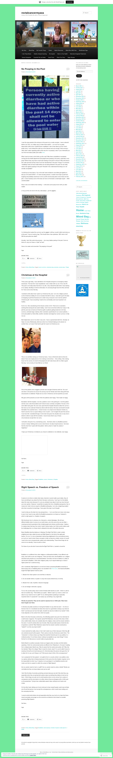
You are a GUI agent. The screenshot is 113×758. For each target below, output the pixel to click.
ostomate (56, 267)
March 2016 (79, 112)
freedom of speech (55, 727)
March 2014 (79, 154)
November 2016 (80, 98)
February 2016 (79, 114)
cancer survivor (42, 267)
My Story (24, 50)
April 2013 (78, 173)
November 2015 (80, 119)
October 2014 (79, 141)
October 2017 (79, 87)
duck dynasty (47, 727)
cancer (45, 479)
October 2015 (79, 120)
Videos (50, 50)
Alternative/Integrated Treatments (78, 54)
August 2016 (79, 103)
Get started (69, 2)
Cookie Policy (33, 755)
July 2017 (78, 91)
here (43, 152)
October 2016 (79, 100)
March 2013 (79, 175)
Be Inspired (52, 54)
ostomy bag (62, 267)
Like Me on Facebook (81, 180)
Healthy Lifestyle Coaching (40, 54)
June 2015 (78, 128)
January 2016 (79, 115)
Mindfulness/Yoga (83, 50)
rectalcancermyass (32, 12)
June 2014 (78, 148)
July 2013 (78, 168)
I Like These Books (26, 54)
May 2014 (78, 150)
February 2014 (79, 155)
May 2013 (78, 171)
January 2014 (79, 157)
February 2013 (79, 176)
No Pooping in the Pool (33, 68)
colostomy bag (50, 267)
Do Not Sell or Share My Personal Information (62, 752)
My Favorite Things (41, 50)
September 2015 (80, 122)
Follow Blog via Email (82, 62)
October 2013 (79, 162)
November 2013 (80, 161)
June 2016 (78, 107)
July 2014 (78, 147)
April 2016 (78, 110)
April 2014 (78, 152)
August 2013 (79, 166)
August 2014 (79, 145)
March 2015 (79, 133)
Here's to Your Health (82, 205)
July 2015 (78, 126)
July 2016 (78, 105)
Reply (67, 267)
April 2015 (78, 131)
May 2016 (78, 108)
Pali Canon (55, 568)
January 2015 (79, 136)
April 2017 (78, 94)
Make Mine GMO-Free (71, 50)
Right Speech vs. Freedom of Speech (40, 487)
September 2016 (80, 101)
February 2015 (79, 134)
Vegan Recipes (71, 57)
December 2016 (80, 96)
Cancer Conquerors (26, 57)
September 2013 (80, 164)
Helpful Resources (58, 50)
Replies (55, 479)
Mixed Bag (31, 50)
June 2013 (78, 169)
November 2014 (80, 140)
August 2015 (79, 124)
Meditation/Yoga (84, 213)
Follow (79, 76)
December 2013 (80, 159)
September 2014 (80, 143)
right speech (63, 727)
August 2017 (79, 89)
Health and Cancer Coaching (83, 201)
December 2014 (80, 138)
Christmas (50, 479)
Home (27, 267)
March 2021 (79, 86)
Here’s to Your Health (62, 54)
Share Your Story (61, 57)
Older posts (25, 735)
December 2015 (80, 117)
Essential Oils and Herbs (40, 57)
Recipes (78, 221)
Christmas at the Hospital (34, 274)
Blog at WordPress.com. (45, 752)
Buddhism (41, 479)
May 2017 (78, 93)
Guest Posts (51, 57)
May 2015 (78, 129)
